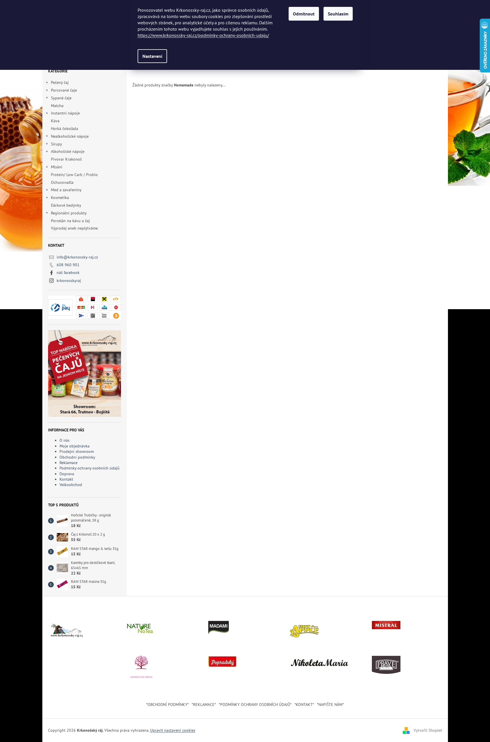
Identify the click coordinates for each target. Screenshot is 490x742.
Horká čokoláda (64, 128)
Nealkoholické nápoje (70, 136)
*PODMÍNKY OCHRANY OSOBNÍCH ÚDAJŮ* (255, 704)
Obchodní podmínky (77, 457)
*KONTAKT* (304, 704)
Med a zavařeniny (66, 189)
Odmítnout (304, 14)
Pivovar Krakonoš (66, 159)
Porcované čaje (64, 90)
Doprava (66, 473)
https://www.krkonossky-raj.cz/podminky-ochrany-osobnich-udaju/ (203, 35)
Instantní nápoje (65, 113)
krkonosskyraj (69, 280)
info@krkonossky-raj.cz (77, 257)
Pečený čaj (60, 82)
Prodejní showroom (76, 451)
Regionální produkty (69, 213)
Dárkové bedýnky (66, 205)
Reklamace (68, 462)
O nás (64, 440)
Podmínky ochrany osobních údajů (89, 468)
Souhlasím (338, 14)
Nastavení (152, 56)
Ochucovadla (62, 182)
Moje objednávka (74, 446)
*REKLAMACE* (204, 704)
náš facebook (68, 272)
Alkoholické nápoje (67, 151)
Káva (56, 120)
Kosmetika (60, 197)
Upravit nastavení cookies (172, 730)
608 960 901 (68, 264)
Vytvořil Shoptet (428, 730)
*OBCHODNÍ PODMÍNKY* (167, 704)
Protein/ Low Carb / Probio (74, 174)
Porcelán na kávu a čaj (70, 220)
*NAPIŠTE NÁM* (330, 704)
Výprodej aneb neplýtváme (74, 228)
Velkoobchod (70, 484)
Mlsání (56, 166)
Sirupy (56, 144)
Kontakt (66, 479)
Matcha (57, 105)
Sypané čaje (61, 97)
